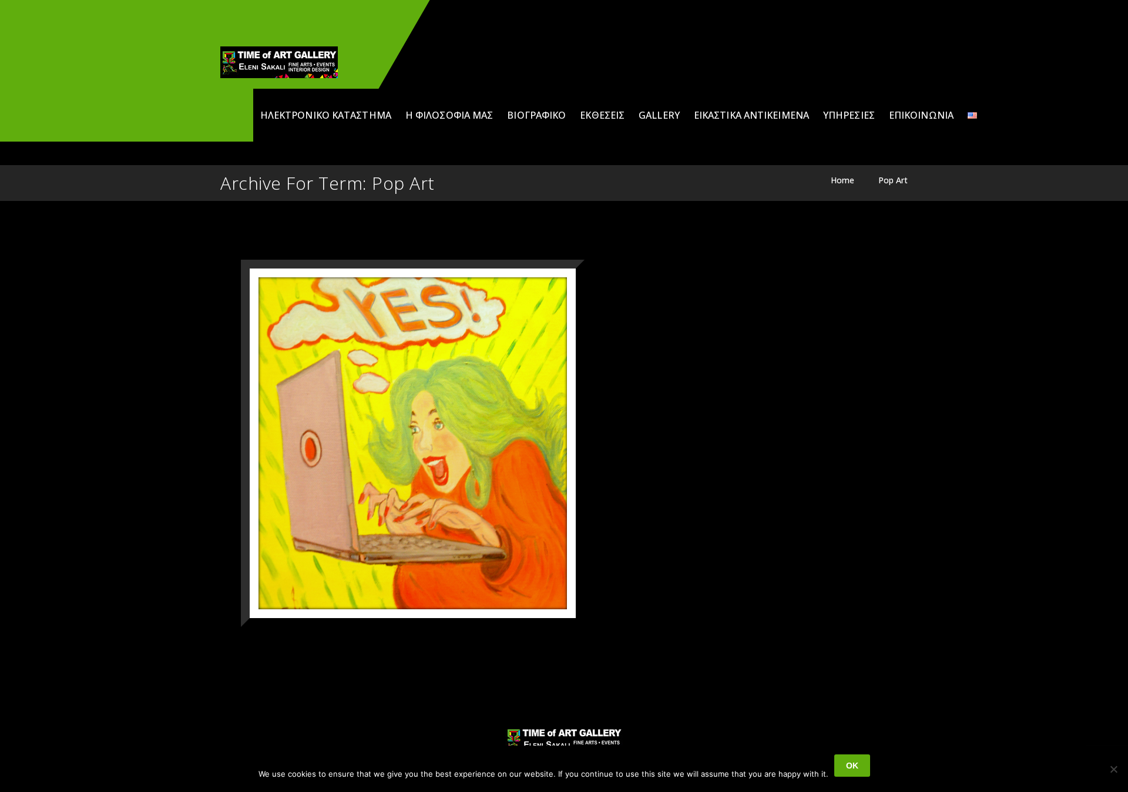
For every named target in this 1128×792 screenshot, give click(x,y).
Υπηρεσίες (849, 115)
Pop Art (893, 180)
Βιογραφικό (536, 115)
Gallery (659, 115)
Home (842, 180)
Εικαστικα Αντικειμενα (751, 115)
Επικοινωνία (921, 115)
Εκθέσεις (602, 115)
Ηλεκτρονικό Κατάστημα (325, 115)
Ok (852, 765)
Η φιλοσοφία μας (449, 115)
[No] (1113, 769)
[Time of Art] (279, 62)
